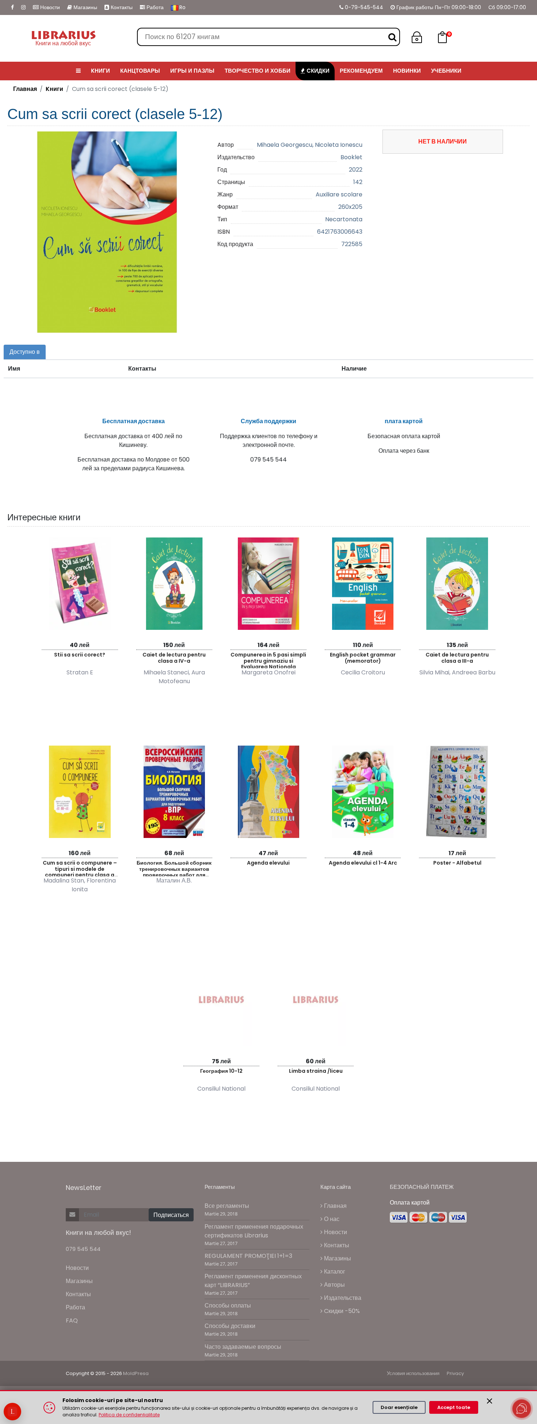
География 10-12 (221, 1071)
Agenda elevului (268, 862)
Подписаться (171, 1215)
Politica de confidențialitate (129, 1415)
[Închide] (489, 1401)
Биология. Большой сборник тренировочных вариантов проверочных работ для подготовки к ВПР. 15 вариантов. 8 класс (174, 867)
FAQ (72, 1320)
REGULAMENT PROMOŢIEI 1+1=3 (248, 1256)
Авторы (334, 1285)
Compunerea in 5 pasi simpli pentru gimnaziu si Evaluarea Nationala (268, 659)
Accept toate (453, 1407)
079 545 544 (83, 1249)
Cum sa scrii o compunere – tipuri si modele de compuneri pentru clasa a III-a (80, 867)
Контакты (121, 7)
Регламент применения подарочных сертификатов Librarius (254, 1231)
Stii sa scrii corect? (79, 654)
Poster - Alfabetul (457, 862)
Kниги (54, 89)
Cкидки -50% (341, 1311)
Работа (154, 7)
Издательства (342, 1298)
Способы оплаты (228, 1305)
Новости (49, 7)
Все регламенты (227, 1206)
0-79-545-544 (363, 7)
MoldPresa (136, 1373)
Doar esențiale (399, 1407)
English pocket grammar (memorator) (363, 658)
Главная (25, 89)
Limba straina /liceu (316, 1071)
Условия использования (413, 1373)
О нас (331, 1219)
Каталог (334, 1271)
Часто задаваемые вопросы (243, 1347)
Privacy (455, 1373)
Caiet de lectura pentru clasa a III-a (457, 658)
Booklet (351, 157)
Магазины (84, 7)
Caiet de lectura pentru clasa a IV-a (174, 658)
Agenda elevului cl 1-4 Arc (363, 862)
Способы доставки (230, 1326)
